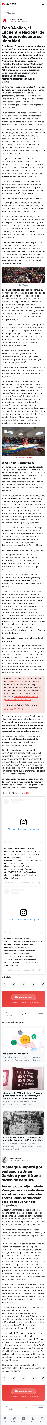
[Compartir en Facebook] (4, 984)
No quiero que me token (15, 1053)
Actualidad (7, 977)
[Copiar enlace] (43, 984)
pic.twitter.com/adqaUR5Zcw (17, 699)
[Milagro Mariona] (6, 1159)
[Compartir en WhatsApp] (23, 984)
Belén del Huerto (25, 458)
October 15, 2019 (13, 709)
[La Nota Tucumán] (6, 20)
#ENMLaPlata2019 (15, 681)
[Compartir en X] (13, 984)
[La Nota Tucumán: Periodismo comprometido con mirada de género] (9, 4)
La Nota (34, 883)
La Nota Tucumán (16, 19)
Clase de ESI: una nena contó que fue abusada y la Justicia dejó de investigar (23, 1138)
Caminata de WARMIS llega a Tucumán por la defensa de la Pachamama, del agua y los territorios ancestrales (23, 1096)
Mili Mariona (24, 793)
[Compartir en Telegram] (33, 984)
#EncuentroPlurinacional (26, 696)
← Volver (10, 13)
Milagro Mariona (15, 1158)
